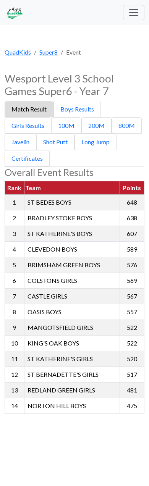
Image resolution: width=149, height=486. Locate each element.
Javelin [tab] (20, 141)
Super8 (48, 52)
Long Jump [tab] (95, 141)
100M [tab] (66, 125)
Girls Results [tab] (27, 125)
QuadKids (18, 52)
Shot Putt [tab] (55, 141)
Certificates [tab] (27, 158)
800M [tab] (126, 125)
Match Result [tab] (29, 109)
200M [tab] (96, 125)
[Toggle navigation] (133, 12)
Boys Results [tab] (77, 109)
